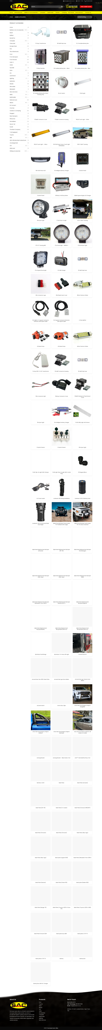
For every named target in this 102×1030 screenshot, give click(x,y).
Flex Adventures (14, 51)
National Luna (13, 100)
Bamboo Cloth (40, 782)
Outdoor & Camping (15, 110)
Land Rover (13, 76)
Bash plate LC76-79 (82, 933)
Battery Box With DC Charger (40, 983)
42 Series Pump (61, 346)
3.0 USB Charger (62, 270)
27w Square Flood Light (40, 270)
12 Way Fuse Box (41, 68)
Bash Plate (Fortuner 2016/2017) (82, 807)
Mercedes (12, 86)
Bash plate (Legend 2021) (61, 857)
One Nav (12, 108)
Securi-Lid (12, 124)
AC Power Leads (41, 498)
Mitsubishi (12, 89)
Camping (64, 12)
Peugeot (12, 113)
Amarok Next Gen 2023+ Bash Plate (40, 679)
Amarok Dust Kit (83, 654)
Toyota (12, 135)
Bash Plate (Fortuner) (40, 832)
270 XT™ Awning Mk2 (41, 245)
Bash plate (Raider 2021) (82, 882)
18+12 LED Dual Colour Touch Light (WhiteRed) (61, 145)
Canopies (42, 12)
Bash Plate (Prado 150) (61, 882)
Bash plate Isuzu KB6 (61, 933)
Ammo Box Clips (61, 705)
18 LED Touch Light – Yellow (40, 144)
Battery (61, 958)
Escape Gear (13, 46)
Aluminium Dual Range (40, 654)
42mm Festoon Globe (82, 346)
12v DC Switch (61, 93)
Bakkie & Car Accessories (31, 12)
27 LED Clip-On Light (61, 220)
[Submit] (62, 7)
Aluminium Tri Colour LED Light (61, 654)
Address (69, 1009)
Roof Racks (71, 12)
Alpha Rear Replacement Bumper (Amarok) (40, 550)
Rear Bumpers (13, 116)
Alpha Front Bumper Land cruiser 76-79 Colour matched (82, 524)
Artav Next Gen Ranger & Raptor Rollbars (41, 732)
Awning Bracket (41, 758)
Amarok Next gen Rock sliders (61, 679)
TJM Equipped (13, 132)
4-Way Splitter (82, 320)
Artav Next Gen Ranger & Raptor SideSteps (62, 732)
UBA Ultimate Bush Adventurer (18, 140)
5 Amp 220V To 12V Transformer (41, 371)
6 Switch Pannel (41, 447)
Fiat (11, 49)
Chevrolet (12, 43)
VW (11, 145)
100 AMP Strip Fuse (61, 43)
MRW (11, 94)
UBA (11, 137)
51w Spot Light (40, 422)
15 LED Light (82, 93)
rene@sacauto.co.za (75, 1005)
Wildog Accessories (15, 151)
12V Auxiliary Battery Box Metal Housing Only (40, 94)
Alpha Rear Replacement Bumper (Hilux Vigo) (40, 576)
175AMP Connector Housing (61, 119)
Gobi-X (12, 62)
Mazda (11, 84)
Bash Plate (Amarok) (82, 782)
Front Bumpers (14, 57)
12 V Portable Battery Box (82, 43)
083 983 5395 (79, 1004)
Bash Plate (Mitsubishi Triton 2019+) (82, 857)
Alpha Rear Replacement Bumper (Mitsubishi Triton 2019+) (40, 602)
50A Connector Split (41, 396)
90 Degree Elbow (82, 472)
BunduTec (12, 38)
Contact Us (88, 12)
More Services (79, 12)
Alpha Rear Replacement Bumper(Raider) (40, 628)
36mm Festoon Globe (82, 295)
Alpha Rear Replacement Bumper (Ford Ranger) (82, 550)
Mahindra (12, 81)
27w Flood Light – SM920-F (61, 245)
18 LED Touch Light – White (82, 119)
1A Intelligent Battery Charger (61, 170)
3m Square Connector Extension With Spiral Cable (61, 321)
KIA (10, 73)
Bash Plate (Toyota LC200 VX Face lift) (61, 908)
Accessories (42, 1013)
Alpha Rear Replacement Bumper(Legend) (82, 602)
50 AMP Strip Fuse (82, 371)
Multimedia (50, 12)
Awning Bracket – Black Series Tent (61, 758)
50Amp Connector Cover (61, 396)
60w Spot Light (82, 447)
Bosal (11, 33)
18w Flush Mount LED (41, 170)
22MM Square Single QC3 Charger (82, 195)
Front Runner (13, 59)
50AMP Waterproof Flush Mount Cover (82, 397)
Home (11, 12)
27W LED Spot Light (82, 245)
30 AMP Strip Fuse (82, 270)
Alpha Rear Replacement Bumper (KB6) (82, 576)
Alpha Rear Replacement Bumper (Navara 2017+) (61, 602)
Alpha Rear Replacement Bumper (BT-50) (61, 550)
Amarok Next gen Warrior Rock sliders (82, 680)
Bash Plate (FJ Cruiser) (61, 807)
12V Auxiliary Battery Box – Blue (82, 68)
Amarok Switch (40, 705)
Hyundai (12, 67)
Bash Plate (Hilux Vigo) (82, 832)
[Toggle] (28, 30)
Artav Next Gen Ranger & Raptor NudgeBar (83, 706)
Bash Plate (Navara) (41, 882)
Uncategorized (14, 143)
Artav (11, 27)
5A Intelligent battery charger (61, 422)
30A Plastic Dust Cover (61, 295)
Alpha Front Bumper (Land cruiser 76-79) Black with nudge (61, 524)
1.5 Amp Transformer (40, 43)
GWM (11, 65)
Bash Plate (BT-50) (40, 807)
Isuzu (11, 70)
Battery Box (82, 958)
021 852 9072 (72, 1002)
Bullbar (12, 35)
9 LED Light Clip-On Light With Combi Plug (62, 473)
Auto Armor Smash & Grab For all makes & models (82, 732)
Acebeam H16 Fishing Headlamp (62, 498)
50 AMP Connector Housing (61, 371)
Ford (11, 54)
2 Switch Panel (82, 170)
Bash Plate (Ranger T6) (40, 907)
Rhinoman (12, 119)
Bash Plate (61, 782)
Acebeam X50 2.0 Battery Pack (82, 498)
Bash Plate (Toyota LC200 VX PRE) (82, 907)
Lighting (12, 78)
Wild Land (12, 148)
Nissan (11, 102)
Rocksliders (13, 121)
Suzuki (11, 127)
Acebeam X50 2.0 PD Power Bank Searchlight (40, 524)
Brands (57, 12)
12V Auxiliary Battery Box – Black (61, 68)
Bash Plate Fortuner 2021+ (40, 933)
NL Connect (13, 105)
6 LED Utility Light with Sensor (82, 422)
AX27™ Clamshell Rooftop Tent (82, 758)
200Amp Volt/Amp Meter (61, 195)
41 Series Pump (40, 346)
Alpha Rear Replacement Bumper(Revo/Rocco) (61, 628)
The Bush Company (15, 129)
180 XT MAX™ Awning (82, 144)
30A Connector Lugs (41, 295)
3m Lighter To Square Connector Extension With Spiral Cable (40, 321)
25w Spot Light (40, 220)
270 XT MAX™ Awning (82, 220)
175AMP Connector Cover (40, 119)
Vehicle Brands (18, 12)
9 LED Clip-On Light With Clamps (41, 472)
